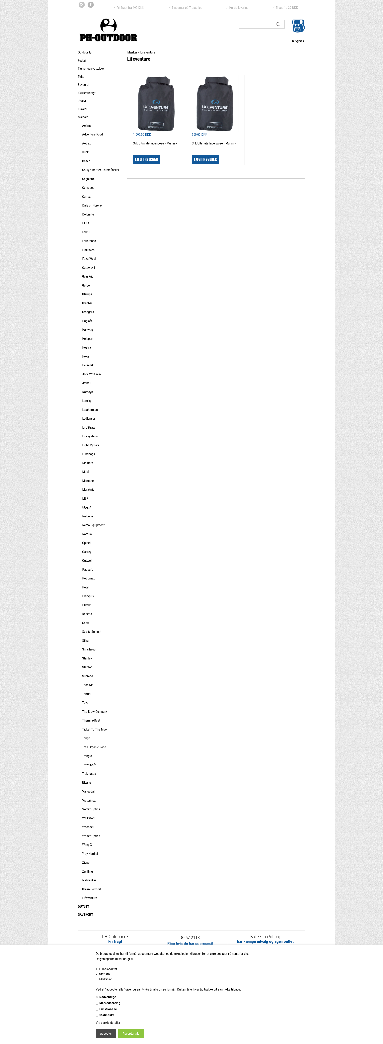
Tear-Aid (87, 685)
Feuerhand (89, 241)
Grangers (88, 312)
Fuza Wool (89, 259)
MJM (85, 472)
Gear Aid (87, 276)
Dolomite (88, 214)
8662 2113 (190, 937)
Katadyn (87, 392)
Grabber (87, 303)
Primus (87, 605)
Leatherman (90, 410)
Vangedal (88, 791)
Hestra (86, 347)
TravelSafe (89, 765)
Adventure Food (92, 134)
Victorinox (89, 800)
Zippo (86, 862)
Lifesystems (90, 436)
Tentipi (86, 694)
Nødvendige (107, 997)
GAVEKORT (85, 914)
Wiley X (87, 845)
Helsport (87, 339)
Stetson (87, 667)
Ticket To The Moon (95, 729)
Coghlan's (88, 179)
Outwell (87, 561)
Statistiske (107, 1015)
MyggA (86, 507)
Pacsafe (87, 569)
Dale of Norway (92, 205)
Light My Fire (90, 445)
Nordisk (87, 534)
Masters (87, 463)
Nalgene (87, 516)
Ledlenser (88, 418)
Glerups (87, 294)
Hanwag (87, 330)
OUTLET (83, 907)
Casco (86, 161)
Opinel (86, 543)
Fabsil (86, 232)
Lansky (86, 401)
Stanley (87, 658)
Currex (86, 197)
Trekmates (89, 774)
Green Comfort (91, 889)
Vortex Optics (91, 809)
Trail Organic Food (94, 747)
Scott (85, 623)
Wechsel (88, 827)
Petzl (85, 587)
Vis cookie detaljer (108, 1023)
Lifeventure (89, 898)
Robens (87, 614)
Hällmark (88, 365)
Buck (85, 152)
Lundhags (88, 454)
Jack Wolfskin (91, 374)
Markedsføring (109, 1003)
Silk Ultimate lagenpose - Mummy (155, 143)
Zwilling (87, 871)
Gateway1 (88, 268)
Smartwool (89, 649)
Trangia (87, 756)
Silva (85, 641)
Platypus (88, 596)
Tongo (86, 738)
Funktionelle (108, 1009)
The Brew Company (95, 712)
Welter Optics (91, 836)
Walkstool (88, 818)
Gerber (86, 285)
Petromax (88, 578)
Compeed (88, 188)
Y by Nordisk (90, 854)
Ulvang (86, 783)
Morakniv (88, 489)
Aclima (86, 126)
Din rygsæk (296, 41)
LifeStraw (88, 427)
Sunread (87, 676)
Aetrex (86, 143)
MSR (85, 498)
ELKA (86, 223)
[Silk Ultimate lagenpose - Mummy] (156, 103)
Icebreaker (89, 880)
